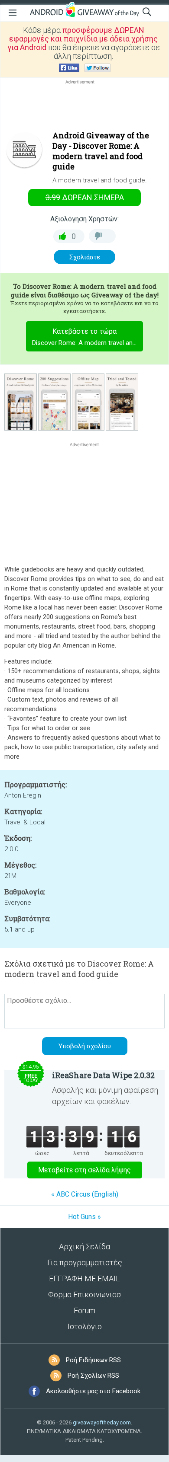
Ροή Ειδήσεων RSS (93, 1360)
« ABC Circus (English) (84, 1194)
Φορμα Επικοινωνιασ (84, 1294)
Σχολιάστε (84, 257)
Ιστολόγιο (85, 1326)
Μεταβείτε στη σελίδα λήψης (84, 1170)
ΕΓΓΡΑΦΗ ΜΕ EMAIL (84, 1278)
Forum (84, 1310)
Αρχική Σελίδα (84, 1246)
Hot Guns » (84, 1217)
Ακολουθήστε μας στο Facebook (93, 1391)
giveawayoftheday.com (102, 1422)
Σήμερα (85, 197)
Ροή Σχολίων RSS (93, 1375)
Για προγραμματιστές (84, 1262)
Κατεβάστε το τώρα (87, 337)
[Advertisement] (84, 106)
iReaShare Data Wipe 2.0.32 (103, 1075)
